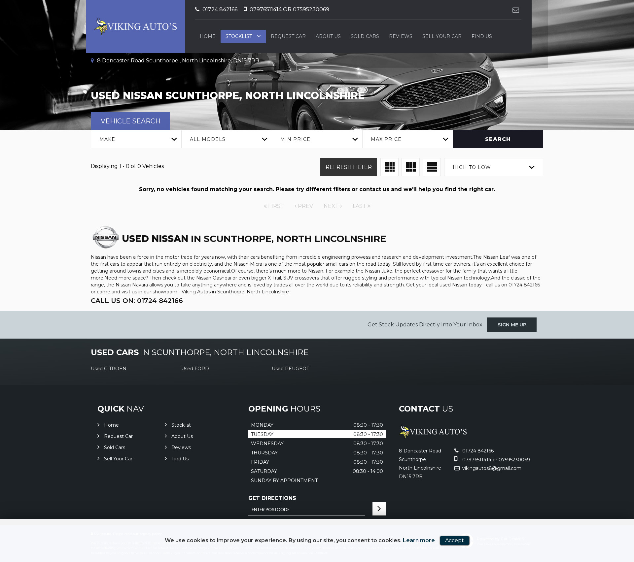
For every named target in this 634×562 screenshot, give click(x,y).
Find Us (482, 36)
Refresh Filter (349, 167)
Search (498, 139)
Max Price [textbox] (386, 139)
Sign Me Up (512, 325)
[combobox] (136, 139)
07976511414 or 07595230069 (288, 9)
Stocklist (239, 36)
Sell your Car (442, 36)
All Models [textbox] (208, 139)
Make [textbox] (107, 139)
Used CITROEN (108, 369)
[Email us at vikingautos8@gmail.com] (515, 10)
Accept (454, 540)
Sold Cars (365, 36)
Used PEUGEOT (290, 369)
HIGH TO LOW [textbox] (472, 167)
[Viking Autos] (433, 437)
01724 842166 (219, 9)
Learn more (419, 540)
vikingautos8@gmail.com (491, 468)
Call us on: (137, 301)
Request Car (288, 36)
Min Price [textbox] (295, 139)
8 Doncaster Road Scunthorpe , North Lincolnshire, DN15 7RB (177, 60)
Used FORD (195, 369)
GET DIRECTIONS (272, 498)
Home (208, 36)
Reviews (400, 36)
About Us (328, 36)
